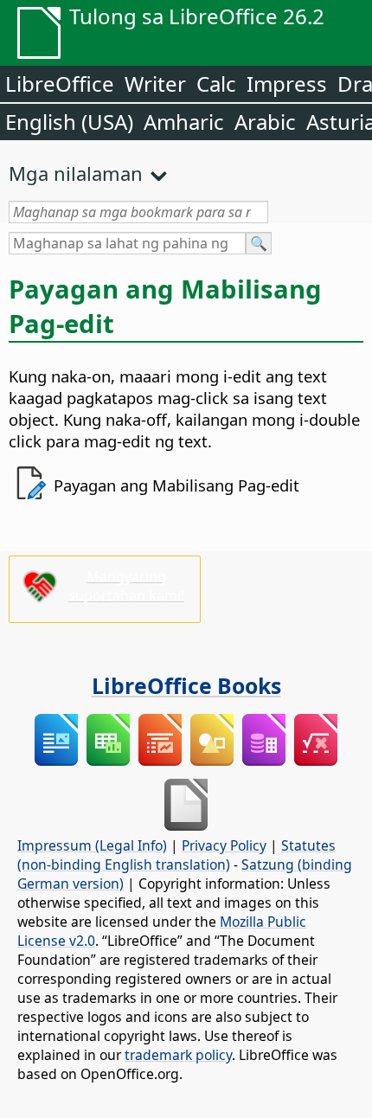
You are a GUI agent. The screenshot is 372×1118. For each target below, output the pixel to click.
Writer (155, 83)
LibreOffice (59, 83)
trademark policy (178, 1054)
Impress (287, 83)
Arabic (265, 121)
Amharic (184, 121)
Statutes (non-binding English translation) (176, 855)
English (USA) (69, 121)
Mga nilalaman (76, 173)
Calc (216, 83)
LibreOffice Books (186, 685)
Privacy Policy (224, 845)
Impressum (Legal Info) (92, 845)
